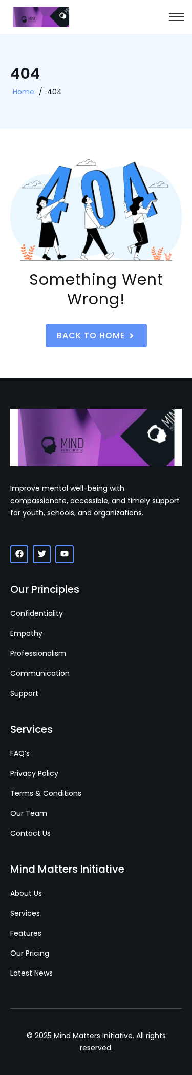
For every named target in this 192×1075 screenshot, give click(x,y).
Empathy (26, 633)
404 (54, 91)
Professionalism (38, 653)
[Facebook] (19, 554)
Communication (40, 673)
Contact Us (30, 833)
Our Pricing (29, 953)
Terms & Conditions (45, 793)
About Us (26, 893)
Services (25, 913)
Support (24, 693)
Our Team (28, 813)
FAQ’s (20, 753)
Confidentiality (36, 613)
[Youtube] (64, 554)
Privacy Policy (34, 773)
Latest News (31, 973)
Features (25, 933)
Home (23, 92)
